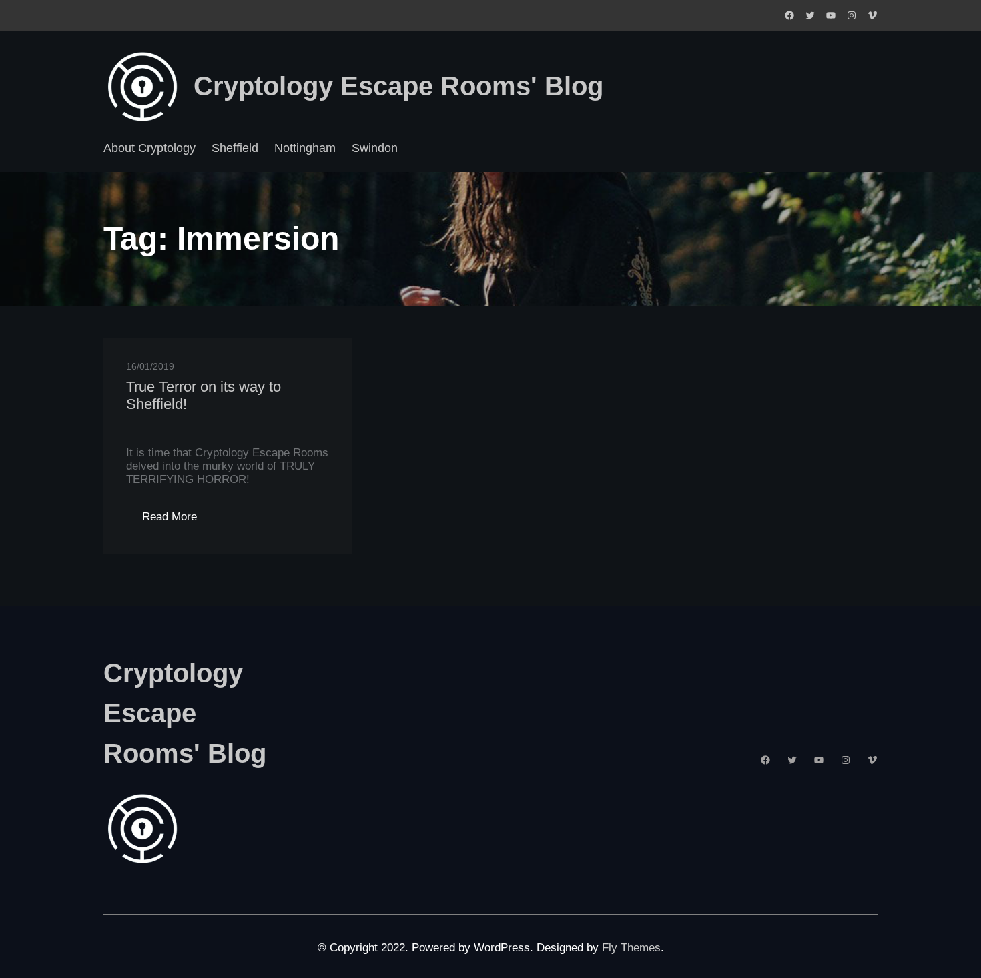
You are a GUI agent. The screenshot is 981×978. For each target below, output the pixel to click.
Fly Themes (631, 947)
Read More (177, 521)
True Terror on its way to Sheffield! (203, 395)
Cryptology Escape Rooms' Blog (398, 86)
